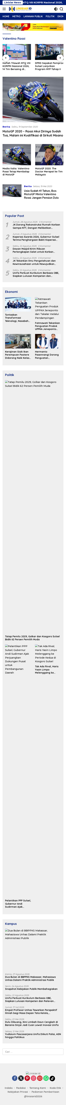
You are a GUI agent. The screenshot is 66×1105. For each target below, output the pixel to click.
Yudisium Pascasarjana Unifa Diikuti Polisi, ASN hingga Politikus (33, 1036)
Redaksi (21, 1087)
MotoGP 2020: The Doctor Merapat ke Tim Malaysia (49, 171)
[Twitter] (21, 1078)
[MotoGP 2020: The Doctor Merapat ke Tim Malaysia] (49, 154)
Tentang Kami (37, 1087)
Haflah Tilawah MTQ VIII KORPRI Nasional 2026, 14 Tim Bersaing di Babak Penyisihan (16, 66)
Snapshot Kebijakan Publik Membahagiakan (31, 988)
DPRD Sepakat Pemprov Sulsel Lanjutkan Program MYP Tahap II (49, 66)
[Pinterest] (27, 1078)
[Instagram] (33, 1078)
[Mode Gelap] (56, 9)
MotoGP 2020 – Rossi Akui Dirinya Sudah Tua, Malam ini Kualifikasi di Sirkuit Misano (33, 133)
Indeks (9, 1087)
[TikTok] (52, 1078)
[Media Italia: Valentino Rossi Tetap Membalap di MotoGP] (17, 154)
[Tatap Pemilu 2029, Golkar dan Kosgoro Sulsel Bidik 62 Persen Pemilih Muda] (33, 506)
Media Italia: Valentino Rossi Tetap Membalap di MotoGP (16, 171)
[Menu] (5, 9)
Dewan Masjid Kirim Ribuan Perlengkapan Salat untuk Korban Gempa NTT (33, 250)
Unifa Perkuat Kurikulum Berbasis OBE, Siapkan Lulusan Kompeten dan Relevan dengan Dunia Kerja (36, 274)
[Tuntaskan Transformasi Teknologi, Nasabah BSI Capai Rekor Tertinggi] (18, 304)
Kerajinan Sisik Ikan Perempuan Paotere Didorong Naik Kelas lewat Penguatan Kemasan (17, 354)
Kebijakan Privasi (18, 1091)
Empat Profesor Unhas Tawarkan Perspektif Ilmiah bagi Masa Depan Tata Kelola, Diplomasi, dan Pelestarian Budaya (31, 1012)
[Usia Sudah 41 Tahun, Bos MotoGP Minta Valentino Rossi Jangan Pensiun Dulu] (12, 192)
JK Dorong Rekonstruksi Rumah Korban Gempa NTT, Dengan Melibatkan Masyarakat (36, 226)
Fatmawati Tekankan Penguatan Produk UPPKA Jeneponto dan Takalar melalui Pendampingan (47, 326)
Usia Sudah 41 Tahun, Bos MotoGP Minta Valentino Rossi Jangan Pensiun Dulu (41, 194)
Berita (6, 126)
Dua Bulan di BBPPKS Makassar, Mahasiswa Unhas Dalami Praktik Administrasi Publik (30, 978)
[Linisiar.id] (20, 9)
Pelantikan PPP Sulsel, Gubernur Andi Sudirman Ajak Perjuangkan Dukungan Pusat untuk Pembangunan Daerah (18, 903)
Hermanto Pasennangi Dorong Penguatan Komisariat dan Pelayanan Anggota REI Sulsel (47, 354)
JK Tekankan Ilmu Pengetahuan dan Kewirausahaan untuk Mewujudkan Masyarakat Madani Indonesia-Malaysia (36, 262)
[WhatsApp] (46, 1078)
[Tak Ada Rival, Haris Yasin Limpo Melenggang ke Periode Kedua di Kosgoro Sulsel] (48, 653)
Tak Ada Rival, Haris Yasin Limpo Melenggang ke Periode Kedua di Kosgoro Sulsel (46, 669)
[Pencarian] (61, 9)
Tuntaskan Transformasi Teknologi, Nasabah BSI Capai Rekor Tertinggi (16, 318)
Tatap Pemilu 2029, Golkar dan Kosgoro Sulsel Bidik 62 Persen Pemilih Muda (32, 638)
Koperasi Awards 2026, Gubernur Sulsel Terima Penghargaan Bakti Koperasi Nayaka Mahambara (36, 238)
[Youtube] (39, 1078)
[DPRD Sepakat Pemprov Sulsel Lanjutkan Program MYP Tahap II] (49, 52)
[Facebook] (14, 1078)
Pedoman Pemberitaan (45, 1091)
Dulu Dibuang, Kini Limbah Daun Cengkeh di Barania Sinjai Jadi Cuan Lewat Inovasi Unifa (32, 1023)
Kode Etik (55, 1087)
